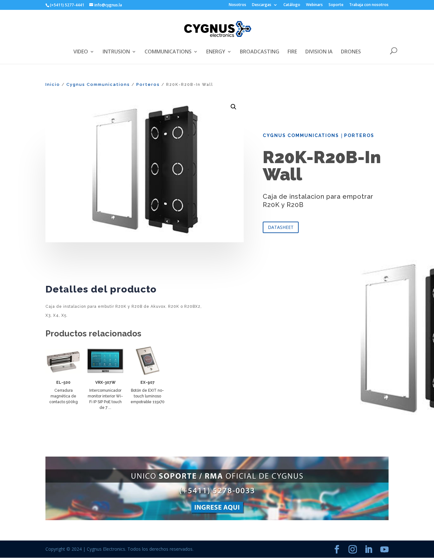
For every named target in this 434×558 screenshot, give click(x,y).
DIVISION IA (319, 52)
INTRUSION (116, 52)
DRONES (351, 52)
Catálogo (291, 5)
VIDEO (80, 52)
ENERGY (215, 52)
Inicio (52, 84)
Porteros (148, 84)
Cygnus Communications (98, 84)
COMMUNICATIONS (168, 52)
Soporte (336, 5)
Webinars (314, 5)
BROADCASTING (259, 52)
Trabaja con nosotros (369, 5)
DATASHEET (281, 227)
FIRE (292, 52)
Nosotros (237, 5)
